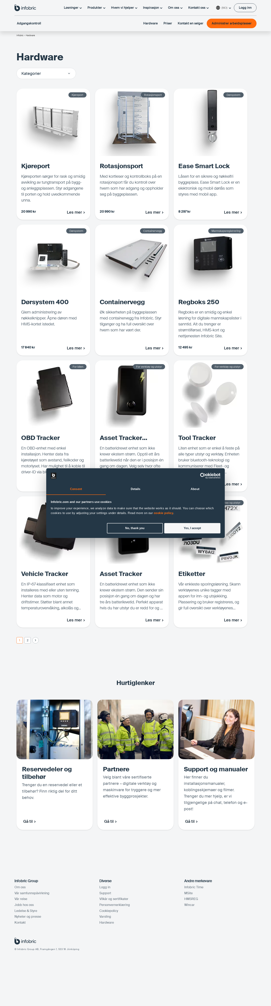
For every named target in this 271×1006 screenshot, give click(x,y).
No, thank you (134, 528)
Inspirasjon (151, 8)
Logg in (104, 887)
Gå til (28, 821)
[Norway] (25, 7)
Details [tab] (135, 489)
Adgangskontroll (29, 23)
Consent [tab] (76, 489)
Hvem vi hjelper (122, 8)
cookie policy (163, 513)
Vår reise (20, 899)
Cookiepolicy (108, 911)
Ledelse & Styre (25, 911)
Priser (167, 23)
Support (105, 893)
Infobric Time (193, 887)
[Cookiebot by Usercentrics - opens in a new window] (203, 476)
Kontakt (20, 922)
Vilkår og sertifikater (113, 899)
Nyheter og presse (27, 916)
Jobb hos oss (24, 905)
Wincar (189, 905)
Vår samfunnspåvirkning (31, 893)
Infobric (19, 35)
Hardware (150, 23)
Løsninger (71, 8)
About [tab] (195, 489)
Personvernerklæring (114, 905)
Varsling (105, 916)
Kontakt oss (196, 8)
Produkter (94, 8)
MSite (188, 893)
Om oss (173, 8)
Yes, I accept (192, 528)
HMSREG (191, 899)
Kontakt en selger (190, 23)
